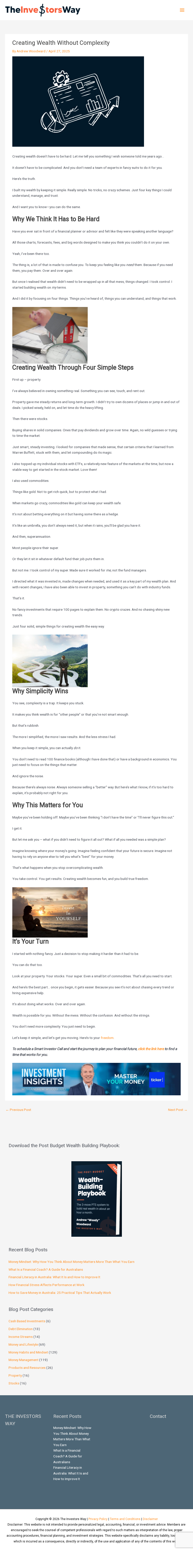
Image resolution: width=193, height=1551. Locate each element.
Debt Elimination (21, 1329)
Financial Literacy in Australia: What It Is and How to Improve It (54, 1277)
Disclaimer (150, 1519)
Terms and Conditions (125, 1519)
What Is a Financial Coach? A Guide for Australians (46, 1269)
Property (15, 1375)
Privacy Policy (98, 1519)
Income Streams (21, 1337)
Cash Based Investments (27, 1321)
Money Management (23, 1360)
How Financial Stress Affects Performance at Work (46, 1285)
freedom (107, 1038)
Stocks (14, 1383)
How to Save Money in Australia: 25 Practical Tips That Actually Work (60, 1293)
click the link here (151, 1049)
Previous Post (18, 1110)
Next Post (177, 1110)
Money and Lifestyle (23, 1344)
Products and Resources (27, 1368)
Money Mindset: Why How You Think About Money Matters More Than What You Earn (71, 1262)
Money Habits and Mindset (28, 1352)
